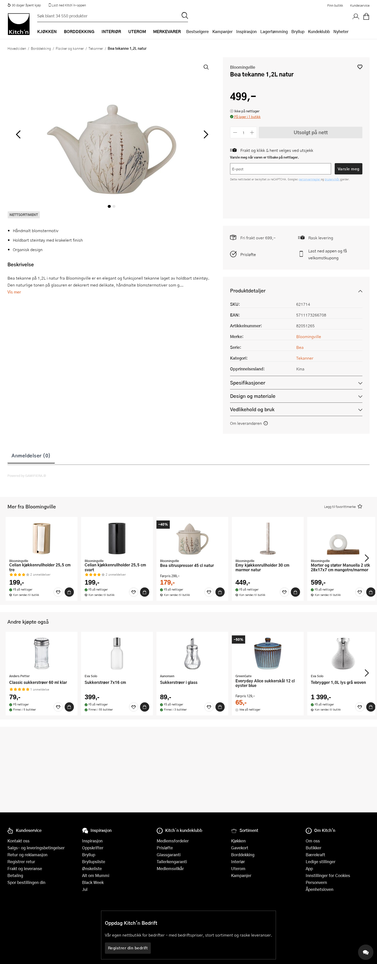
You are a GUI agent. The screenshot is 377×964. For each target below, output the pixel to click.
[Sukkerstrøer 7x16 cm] (117, 653)
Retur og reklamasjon (27, 855)
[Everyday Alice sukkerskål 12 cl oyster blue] (267, 653)
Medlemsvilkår (170, 868)
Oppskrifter (92, 848)
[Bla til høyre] (205, 134)
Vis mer (14, 292)
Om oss (313, 841)
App (309, 868)
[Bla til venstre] (18, 134)
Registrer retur (21, 861)
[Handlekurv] (366, 17)
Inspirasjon (246, 31)
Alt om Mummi (95, 875)
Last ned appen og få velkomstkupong (327, 254)
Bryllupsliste (93, 861)
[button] (360, 66)
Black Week (93, 882)
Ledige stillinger (320, 861)
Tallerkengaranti (172, 861)
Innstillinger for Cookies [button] (328, 875)
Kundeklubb (319, 31)
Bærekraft (315, 855)
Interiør (238, 861)
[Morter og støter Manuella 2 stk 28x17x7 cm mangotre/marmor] (343, 538)
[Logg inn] (356, 17)
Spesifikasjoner (247, 382)
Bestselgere (197, 31)
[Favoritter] (58, 592)
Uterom (238, 868)
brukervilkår (332, 179)
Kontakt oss (18, 841)
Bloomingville (242, 67)
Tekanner (95, 48)
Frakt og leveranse (24, 868)
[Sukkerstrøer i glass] (192, 653)
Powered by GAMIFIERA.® (26, 475)
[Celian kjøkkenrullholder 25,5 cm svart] (117, 538)
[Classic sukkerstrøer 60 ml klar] (41, 653)
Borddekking (41, 48)
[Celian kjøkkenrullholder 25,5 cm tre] (41, 538)
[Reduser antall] (235, 132)
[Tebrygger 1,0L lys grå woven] (343, 653)
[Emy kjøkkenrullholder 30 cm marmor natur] (267, 538)
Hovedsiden (16, 48)
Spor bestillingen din (26, 882)
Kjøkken (238, 841)
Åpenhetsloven (319, 889)
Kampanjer (222, 31)
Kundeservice (360, 5)
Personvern (316, 882)
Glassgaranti (169, 855)
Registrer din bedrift (128, 948)
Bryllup (297, 31)
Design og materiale (252, 396)
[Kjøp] (69, 592)
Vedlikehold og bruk (252, 409)
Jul (84, 889)
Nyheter (341, 31)
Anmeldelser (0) (31, 455)
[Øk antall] (252, 132)
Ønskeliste (92, 868)
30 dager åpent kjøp (26, 5)
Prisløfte (248, 254)
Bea (300, 347)
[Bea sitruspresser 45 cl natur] (192, 538)
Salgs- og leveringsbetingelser (36, 848)
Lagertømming (274, 31)
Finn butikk (335, 5)
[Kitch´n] (19, 24)
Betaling (15, 875)
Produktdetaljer (247, 290)
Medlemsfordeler (173, 841)
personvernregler (310, 179)
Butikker (313, 848)
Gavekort (239, 848)
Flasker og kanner (70, 48)
